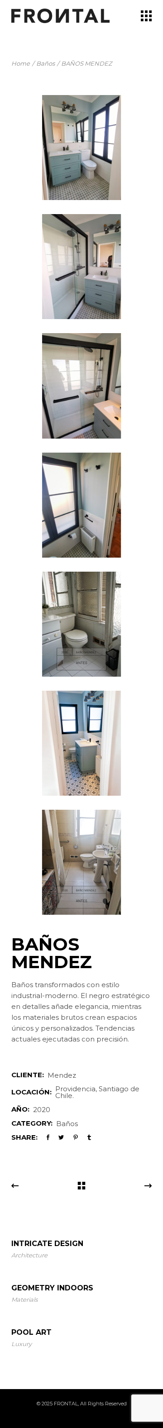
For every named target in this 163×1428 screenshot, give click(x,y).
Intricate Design (47, 1243)
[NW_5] (81, 385)
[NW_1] (81, 147)
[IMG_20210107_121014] (81, 862)
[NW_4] (81, 505)
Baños (67, 1123)
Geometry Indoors (52, 1288)
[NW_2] (81, 266)
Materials (24, 1299)
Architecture (29, 1255)
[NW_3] (81, 624)
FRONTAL (66, 1403)
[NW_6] (81, 743)
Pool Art (31, 1332)
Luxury (21, 1343)
